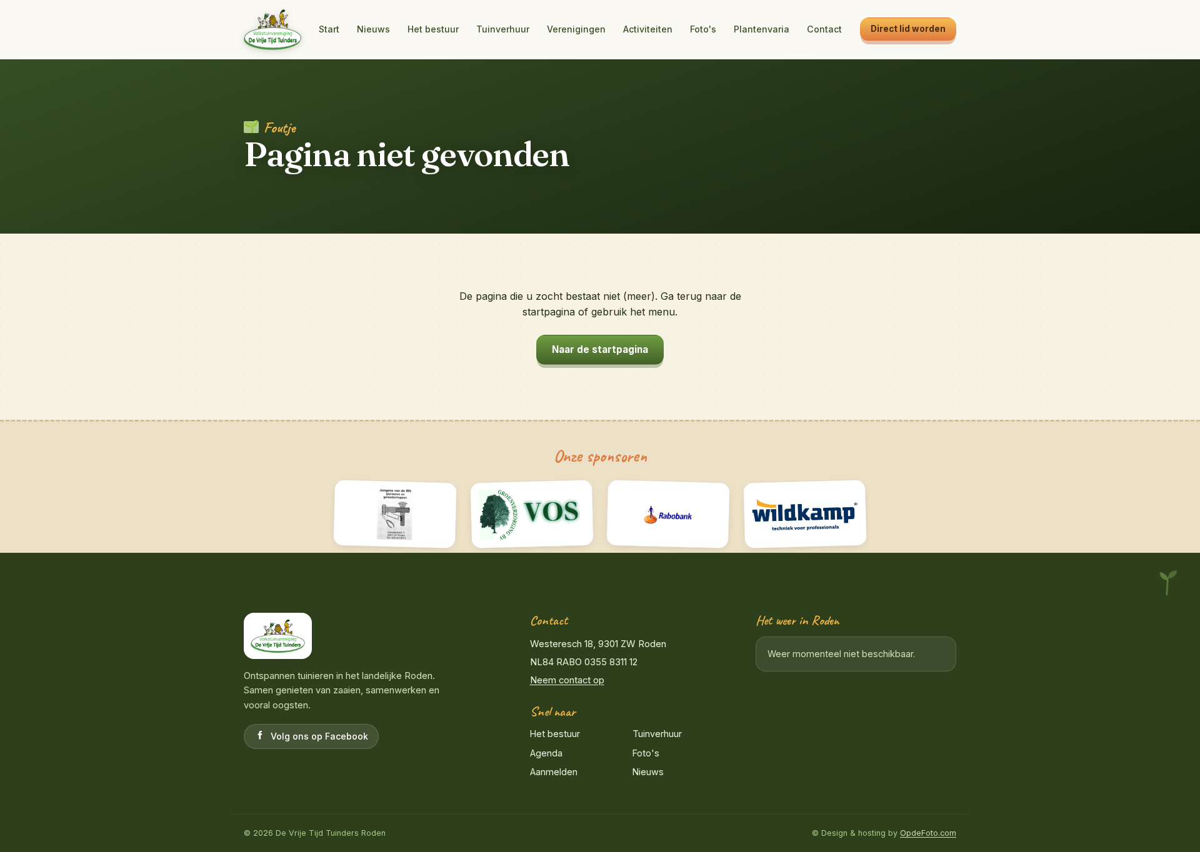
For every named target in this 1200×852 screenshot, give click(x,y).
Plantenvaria (761, 29)
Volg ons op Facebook (319, 736)
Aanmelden (554, 771)
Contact (824, 29)
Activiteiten (647, 29)
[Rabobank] (668, 514)
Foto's (703, 29)
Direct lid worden (908, 29)
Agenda (546, 753)
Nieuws (373, 29)
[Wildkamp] (804, 514)
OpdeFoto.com (928, 833)
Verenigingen (576, 29)
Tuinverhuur (502, 29)
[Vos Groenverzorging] (531, 514)
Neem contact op (567, 680)
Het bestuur (433, 29)
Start (329, 29)
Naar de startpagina (600, 349)
